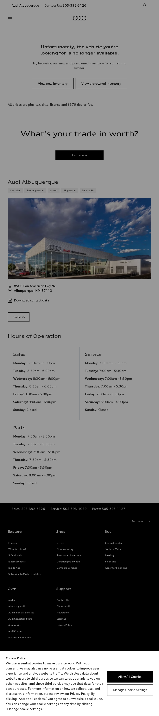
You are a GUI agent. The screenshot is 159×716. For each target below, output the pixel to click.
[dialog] (79, 683)
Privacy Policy (79, 694)
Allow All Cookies (130, 676)
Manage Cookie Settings (130, 690)
